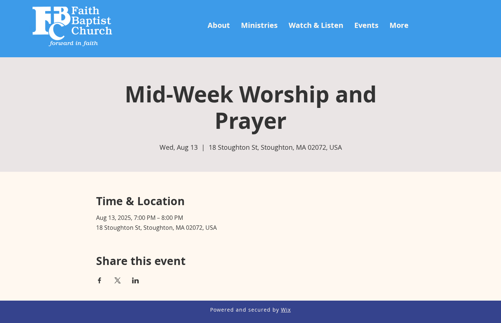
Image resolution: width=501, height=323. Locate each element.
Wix (286, 309)
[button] (218, 25)
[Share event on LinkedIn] (135, 280)
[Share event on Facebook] (99, 280)
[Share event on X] (117, 280)
